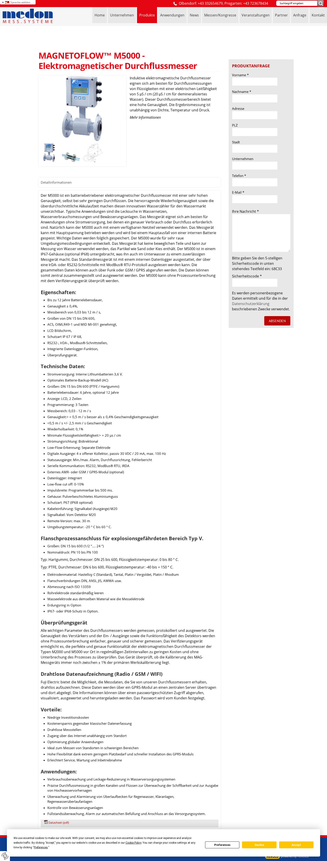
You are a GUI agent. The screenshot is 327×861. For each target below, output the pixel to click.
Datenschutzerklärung (250, 303)
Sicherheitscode (247, 276)
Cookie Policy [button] (133, 842)
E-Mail (238, 192)
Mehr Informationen (145, 117)
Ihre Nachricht (245, 211)
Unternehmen (242, 159)
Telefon (239, 175)
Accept (296, 845)
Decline (259, 845)
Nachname (241, 91)
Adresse (238, 108)
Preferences (222, 845)
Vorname (240, 75)
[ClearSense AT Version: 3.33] (272, 856)
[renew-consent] (5, 856)
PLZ (235, 125)
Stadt (236, 142)
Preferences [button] (41, 847)
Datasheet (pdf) (58, 823)
